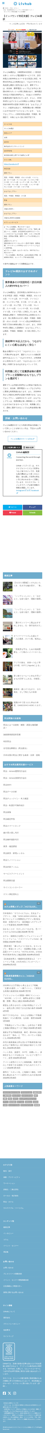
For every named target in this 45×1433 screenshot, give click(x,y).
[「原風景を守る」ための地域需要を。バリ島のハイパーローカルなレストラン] (7, 653)
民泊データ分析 (10, 791)
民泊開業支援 (9, 880)
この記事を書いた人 (13, 447)
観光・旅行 (7, 1171)
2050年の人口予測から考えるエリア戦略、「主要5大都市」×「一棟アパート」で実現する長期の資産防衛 (22, 988)
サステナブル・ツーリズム (13, 1208)
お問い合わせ (8, 1268)
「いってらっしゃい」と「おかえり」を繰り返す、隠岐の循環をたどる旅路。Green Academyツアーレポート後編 (28, 597)
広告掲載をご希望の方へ (12, 1286)
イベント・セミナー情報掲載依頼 (16, 1280)
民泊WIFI (7, 785)
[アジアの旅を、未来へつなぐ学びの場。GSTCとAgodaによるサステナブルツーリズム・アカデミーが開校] (7, 666)
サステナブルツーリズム (11, 1092)
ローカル (21, 1102)
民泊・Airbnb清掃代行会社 (15, 778)
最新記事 (6, 1227)
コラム (5, 1239)
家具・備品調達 (10, 846)
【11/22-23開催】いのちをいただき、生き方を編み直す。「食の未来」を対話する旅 (27, 584)
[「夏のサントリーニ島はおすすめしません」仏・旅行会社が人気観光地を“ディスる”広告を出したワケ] (7, 626)
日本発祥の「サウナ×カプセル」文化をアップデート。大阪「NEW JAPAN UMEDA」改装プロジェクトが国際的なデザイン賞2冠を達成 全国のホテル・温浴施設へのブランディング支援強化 (22, 919)
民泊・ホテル (8, 1202)
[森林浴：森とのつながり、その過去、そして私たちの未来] (7, 693)
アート (6, 1102)
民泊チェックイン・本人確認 (15, 798)
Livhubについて (9, 1311)
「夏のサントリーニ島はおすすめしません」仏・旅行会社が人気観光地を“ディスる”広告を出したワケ (28, 624)
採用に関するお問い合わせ (13, 1292)
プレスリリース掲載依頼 (12, 1274)
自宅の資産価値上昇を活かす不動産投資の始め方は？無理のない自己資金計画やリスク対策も (22, 1045)
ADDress (28, 1102)
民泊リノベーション (12, 860)
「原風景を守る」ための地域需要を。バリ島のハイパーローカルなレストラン (27, 650)
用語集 (5, 1252)
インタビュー (8, 1233)
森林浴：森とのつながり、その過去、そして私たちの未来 (27, 690)
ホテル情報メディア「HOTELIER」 (20, 906)
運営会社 (6, 1318)
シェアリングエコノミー (28, 1099)
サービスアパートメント (13, 873)
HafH (5, 1105)
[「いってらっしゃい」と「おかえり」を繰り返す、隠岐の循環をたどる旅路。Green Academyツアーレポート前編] (7, 613)
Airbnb (35, 1102)
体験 (5, 1099)
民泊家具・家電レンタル (13, 853)
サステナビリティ (27, 1105)
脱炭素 (37, 1105)
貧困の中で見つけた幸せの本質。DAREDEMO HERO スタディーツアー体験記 (27, 704)
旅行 (35, 1095)
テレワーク (16, 1095)
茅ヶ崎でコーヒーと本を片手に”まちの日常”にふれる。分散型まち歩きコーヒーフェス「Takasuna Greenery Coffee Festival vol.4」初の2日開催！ (27, 677)
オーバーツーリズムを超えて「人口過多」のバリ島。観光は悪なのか (27, 637)
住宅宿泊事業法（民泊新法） (15, 748)
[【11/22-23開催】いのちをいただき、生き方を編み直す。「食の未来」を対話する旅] (7, 586)
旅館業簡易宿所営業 (12, 734)
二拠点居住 (7, 1095)
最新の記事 (30, 447)
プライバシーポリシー (11, 1324)
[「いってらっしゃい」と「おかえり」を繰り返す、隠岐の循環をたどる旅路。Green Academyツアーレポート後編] (7, 600)
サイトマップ (8, 1336)
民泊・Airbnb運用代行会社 (15, 771)
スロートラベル (27, 1095)
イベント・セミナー (10, 1246)
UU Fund (11, 1369)
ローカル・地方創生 (10, 1196)
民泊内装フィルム (11, 867)
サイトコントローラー (13, 887)
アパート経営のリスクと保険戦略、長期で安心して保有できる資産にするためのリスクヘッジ (22, 1065)
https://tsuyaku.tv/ (10, 164)
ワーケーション (26, 1092)
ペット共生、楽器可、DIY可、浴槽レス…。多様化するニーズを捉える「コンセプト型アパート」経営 (22, 1055)
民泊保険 (7, 812)
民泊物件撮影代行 (11, 839)
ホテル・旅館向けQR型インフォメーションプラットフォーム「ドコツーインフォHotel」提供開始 (22, 939)
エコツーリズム (14, 1105)
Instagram (20, 490)
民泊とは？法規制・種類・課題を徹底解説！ (20, 726)
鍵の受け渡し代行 (11, 832)
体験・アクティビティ (11, 1177)
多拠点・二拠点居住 (10, 1189)
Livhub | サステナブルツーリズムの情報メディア (21, 1427)
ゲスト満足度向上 (11, 894)
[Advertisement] (22, 546)
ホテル (15, 1099)
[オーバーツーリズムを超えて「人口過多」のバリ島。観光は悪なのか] (7, 640)
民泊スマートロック (12, 826)
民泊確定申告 (9, 819)
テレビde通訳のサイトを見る (22, 439)
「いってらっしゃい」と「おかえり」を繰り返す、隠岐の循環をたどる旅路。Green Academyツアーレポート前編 (28, 611)
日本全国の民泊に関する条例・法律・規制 (21, 755)
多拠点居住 (37, 1092)
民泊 (10, 1099)
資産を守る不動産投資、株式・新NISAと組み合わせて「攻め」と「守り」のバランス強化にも (22, 1035)
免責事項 (6, 1330)
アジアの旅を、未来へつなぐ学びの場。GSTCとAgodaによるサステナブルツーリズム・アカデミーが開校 (27, 664)
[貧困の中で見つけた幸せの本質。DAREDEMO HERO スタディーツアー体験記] (7, 706)
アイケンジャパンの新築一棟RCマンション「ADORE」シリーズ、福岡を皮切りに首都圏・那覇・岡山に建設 (21, 998)
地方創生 (13, 1102)
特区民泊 (7, 741)
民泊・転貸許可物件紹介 (13, 805)
